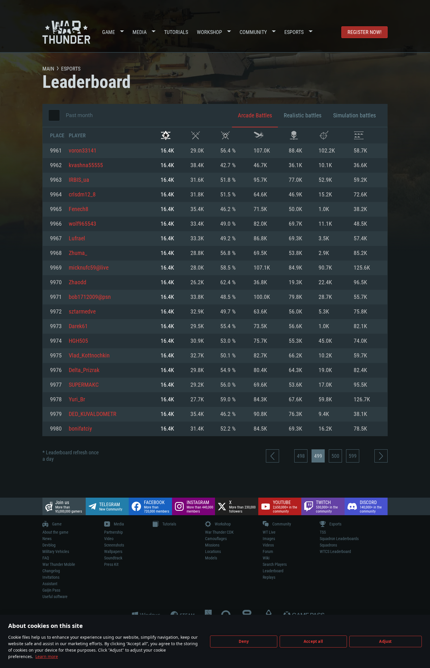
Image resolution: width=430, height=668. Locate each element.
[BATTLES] (195, 135)
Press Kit (111, 564)
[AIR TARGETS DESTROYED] (324, 135)
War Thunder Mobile (58, 564)
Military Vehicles (55, 551)
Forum (268, 551)
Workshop (209, 32)
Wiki (266, 558)
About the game (55, 532)
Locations (213, 551)
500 (335, 456)
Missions (212, 545)
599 (353, 456)
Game (108, 32)
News (46, 538)
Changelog (51, 570)
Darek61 (78, 326)
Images (269, 538)
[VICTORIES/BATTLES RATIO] (225, 135)
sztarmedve (82, 312)
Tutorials (176, 32)
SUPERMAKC (84, 385)
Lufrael (77, 238)
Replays (269, 577)
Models (211, 558)
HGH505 (78, 341)
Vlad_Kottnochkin (89, 356)
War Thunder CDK (219, 532)
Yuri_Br (77, 399)
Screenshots (114, 545)
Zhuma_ (78, 253)
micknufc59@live (89, 268)
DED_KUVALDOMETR (92, 414)
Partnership (113, 532)
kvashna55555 (86, 165)
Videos (268, 545)
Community (253, 32)
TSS (323, 532)
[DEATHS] (294, 135)
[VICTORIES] (166, 135)
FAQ (45, 558)
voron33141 (83, 151)
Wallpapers (113, 551)
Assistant (49, 583)
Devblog (49, 545)
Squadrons (328, 545)
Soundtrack (113, 558)
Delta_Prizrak (84, 370)
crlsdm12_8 (82, 195)
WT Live (269, 532)
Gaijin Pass (51, 590)
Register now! (364, 32)
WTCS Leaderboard (335, 551)
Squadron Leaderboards (339, 538)
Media (140, 32)
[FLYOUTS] (259, 135)
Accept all (313, 641)
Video (108, 538)
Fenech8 (78, 209)
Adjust (385, 641)
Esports (294, 32)
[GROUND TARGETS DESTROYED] (359, 135)
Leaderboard (273, 570)
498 (301, 456)
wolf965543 (82, 224)
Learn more (46, 656)
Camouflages (216, 538)
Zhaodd (77, 282)
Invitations (50, 577)
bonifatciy (80, 429)
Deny (244, 641)
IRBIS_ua (79, 180)
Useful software (55, 596)
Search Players (275, 564)
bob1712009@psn (90, 297)
